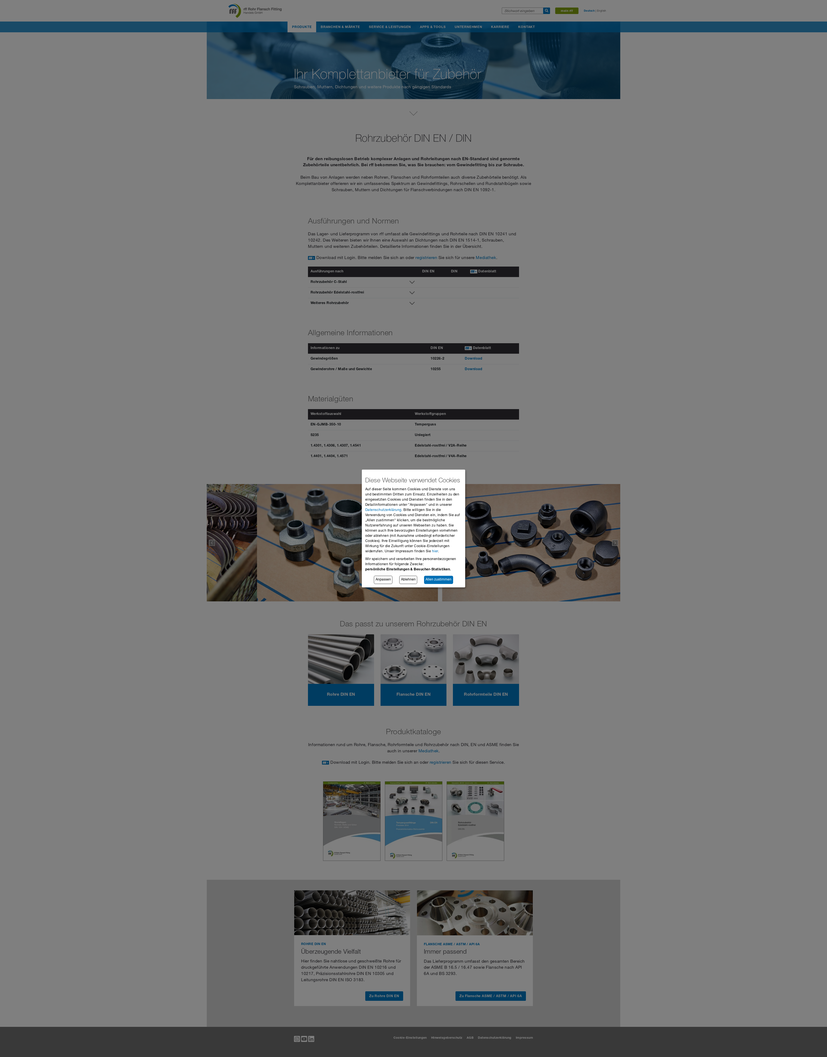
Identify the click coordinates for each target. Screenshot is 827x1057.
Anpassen (383, 580)
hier (435, 551)
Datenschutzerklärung (383, 510)
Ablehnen (408, 580)
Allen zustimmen (438, 580)
